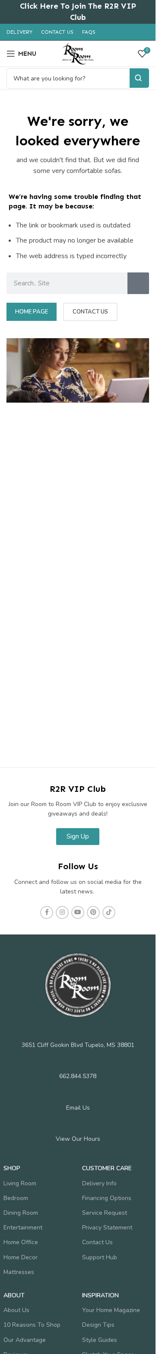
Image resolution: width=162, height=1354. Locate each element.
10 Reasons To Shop (31, 1325)
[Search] (138, 283)
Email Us (78, 1108)
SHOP (11, 1168)
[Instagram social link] (62, 912)
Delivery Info (99, 1183)
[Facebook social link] (46, 912)
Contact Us (97, 1242)
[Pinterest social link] (93, 912)
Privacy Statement (107, 1227)
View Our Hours (78, 1139)
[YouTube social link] (77, 912)
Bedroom (15, 1198)
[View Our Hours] (77, 1125)
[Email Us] (77, 1094)
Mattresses (18, 1272)
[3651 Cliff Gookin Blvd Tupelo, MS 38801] (77, 1032)
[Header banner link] (78, 12)
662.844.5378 (77, 1076)
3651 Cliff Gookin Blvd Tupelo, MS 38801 (78, 1045)
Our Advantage (24, 1340)
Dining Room (20, 1213)
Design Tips (98, 1325)
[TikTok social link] (108, 912)
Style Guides (99, 1340)
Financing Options (106, 1198)
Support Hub (99, 1257)
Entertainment (22, 1227)
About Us (16, 1310)
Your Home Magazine (111, 1310)
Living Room (19, 1183)
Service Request (104, 1213)
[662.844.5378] (77, 1063)
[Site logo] (78, 53)
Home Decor (20, 1257)
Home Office (20, 1242)
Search (139, 78)
